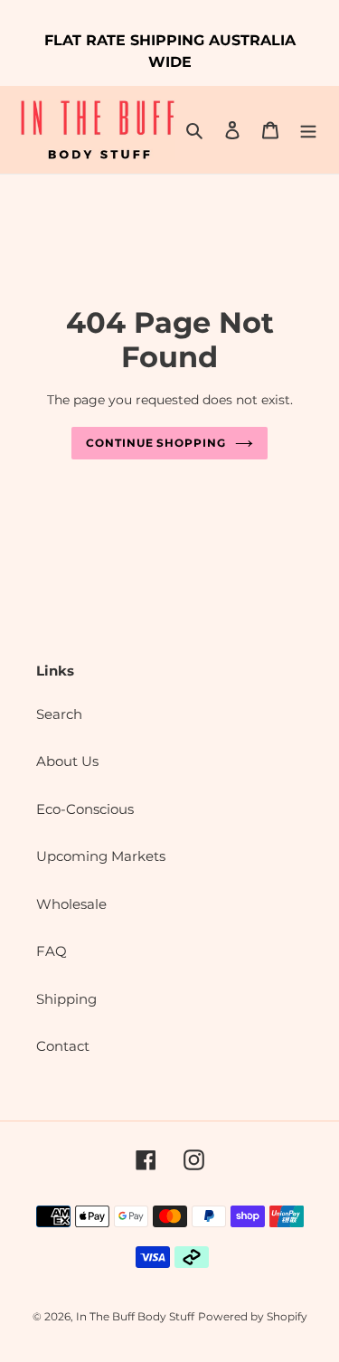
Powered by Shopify (252, 1316)
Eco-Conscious (85, 809)
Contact (62, 1046)
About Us (67, 761)
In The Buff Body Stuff (135, 1316)
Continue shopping (156, 442)
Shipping (66, 998)
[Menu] (308, 129)
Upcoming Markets (100, 856)
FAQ (51, 951)
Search (59, 714)
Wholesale (71, 904)
